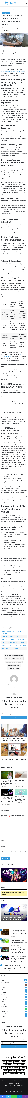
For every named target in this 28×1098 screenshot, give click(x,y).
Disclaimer (19, 1088)
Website (3, 846)
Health (3, 994)
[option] (14, 912)
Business (4, 985)
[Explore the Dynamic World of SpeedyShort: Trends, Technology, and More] (7, 775)
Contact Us (13, 1085)
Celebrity (4, 1006)
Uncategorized (10, 9)
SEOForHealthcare (14, 665)
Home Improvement (7, 997)
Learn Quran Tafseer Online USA (11, 648)
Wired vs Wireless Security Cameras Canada (14, 639)
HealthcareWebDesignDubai (14, 659)
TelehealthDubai (14, 668)
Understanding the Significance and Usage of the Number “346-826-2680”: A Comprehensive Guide (20, 781)
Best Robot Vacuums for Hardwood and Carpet (14, 636)
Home (4, 9)
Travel (3, 1009)
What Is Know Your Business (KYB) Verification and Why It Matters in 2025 (21, 798)
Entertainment (5, 1001)
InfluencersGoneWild (8, 28)
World (3, 1016)
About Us (7, 1085)
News (3, 1004)
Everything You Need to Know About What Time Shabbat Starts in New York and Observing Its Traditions (7, 800)
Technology (5, 989)
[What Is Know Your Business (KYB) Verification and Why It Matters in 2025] (21, 792)
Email (2, 840)
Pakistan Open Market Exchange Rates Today (14, 645)
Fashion (4, 992)
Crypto (4, 987)
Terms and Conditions (11, 1088)
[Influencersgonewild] (10, 3)
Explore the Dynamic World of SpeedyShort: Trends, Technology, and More (7, 782)
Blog (3, 980)
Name (3, 834)
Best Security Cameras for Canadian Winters (13, 642)
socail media (5, 1011)
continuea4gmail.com (14, 1083)
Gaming (4, 999)
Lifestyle (4, 1013)
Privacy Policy (20, 1085)
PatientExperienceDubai (14, 662)
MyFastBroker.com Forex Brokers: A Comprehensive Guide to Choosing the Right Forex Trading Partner (14, 967)
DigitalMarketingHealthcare (14, 655)
